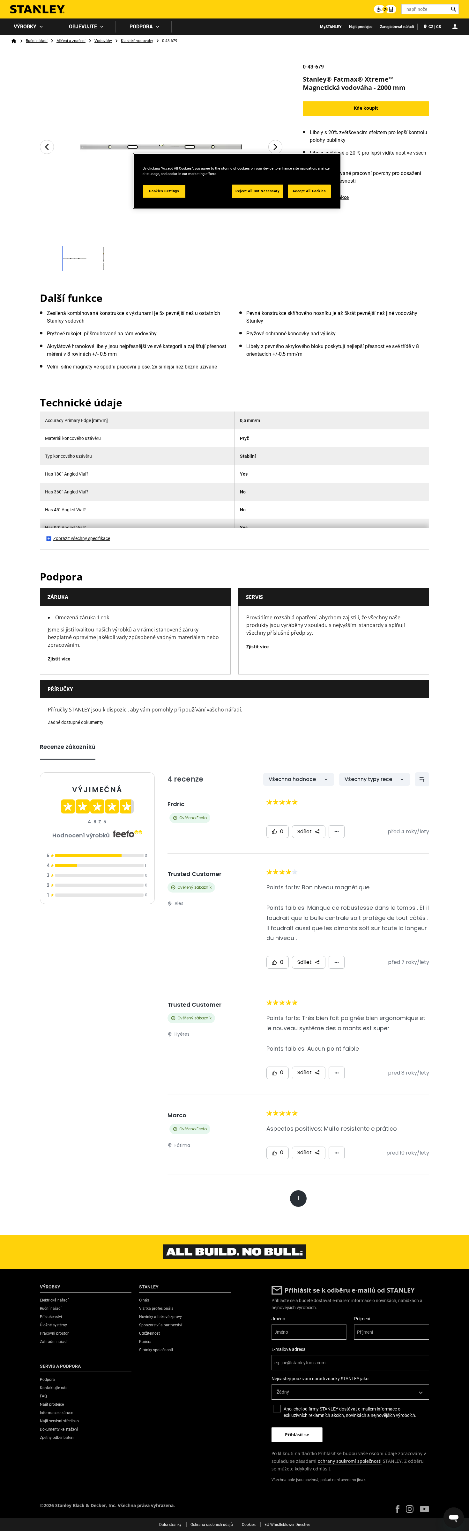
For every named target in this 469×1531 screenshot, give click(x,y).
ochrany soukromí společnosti (350, 1461)
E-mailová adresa (289, 1349)
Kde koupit (366, 108)
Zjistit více (59, 659)
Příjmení (362, 1318)
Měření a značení (71, 41)
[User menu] (455, 27)
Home (14, 41)
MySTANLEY (330, 27)
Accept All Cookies (309, 191)
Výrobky (25, 27)
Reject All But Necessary (257, 191)
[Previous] (47, 147)
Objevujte (83, 27)
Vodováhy (103, 41)
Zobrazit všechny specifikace (81, 538)
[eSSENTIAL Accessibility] (385, 9)
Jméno (278, 1318)
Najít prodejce (360, 27)
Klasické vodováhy (137, 41)
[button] (397, 1509)
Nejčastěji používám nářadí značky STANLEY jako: (320, 1378)
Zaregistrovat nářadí (397, 27)
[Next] (275, 147)
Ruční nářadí (37, 41)
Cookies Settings (164, 191)
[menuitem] (27, 26)
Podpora (141, 27)
